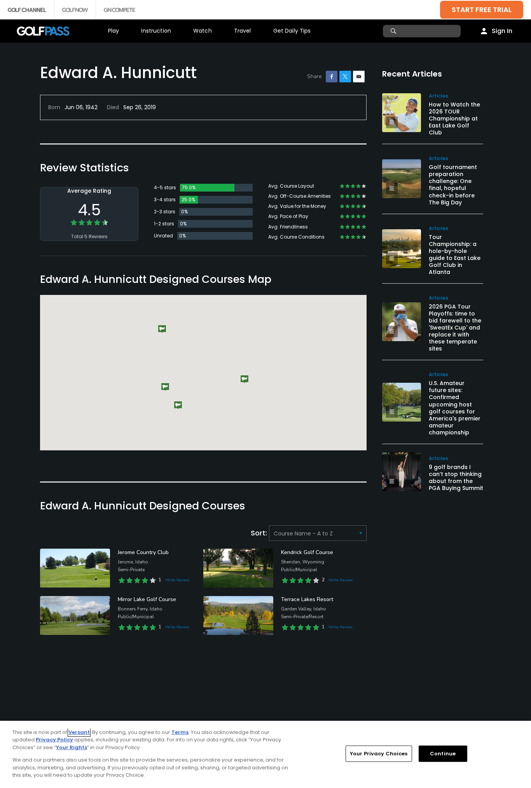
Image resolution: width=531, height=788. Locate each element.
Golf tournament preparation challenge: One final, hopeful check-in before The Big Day (453, 184)
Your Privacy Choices (379, 753)
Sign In (502, 30)
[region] (265, 754)
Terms (180, 732)
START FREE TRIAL (482, 9)
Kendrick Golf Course (307, 552)
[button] (178, 406)
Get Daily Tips (292, 31)
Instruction (156, 31)
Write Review (177, 580)
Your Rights (71, 747)
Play (113, 31)
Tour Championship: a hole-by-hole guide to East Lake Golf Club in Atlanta (454, 254)
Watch (202, 31)
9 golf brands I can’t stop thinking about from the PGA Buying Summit (456, 477)
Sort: (260, 533)
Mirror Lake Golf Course (147, 599)
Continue (443, 753)
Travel (242, 31)
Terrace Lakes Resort (307, 599)
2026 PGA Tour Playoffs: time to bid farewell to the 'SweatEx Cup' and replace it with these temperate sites (455, 327)
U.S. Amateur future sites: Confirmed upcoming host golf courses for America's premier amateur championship (454, 407)
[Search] (394, 31)
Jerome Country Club (143, 552)
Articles (438, 95)
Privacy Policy (54, 739)
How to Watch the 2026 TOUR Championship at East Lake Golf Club (454, 118)
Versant (79, 732)
